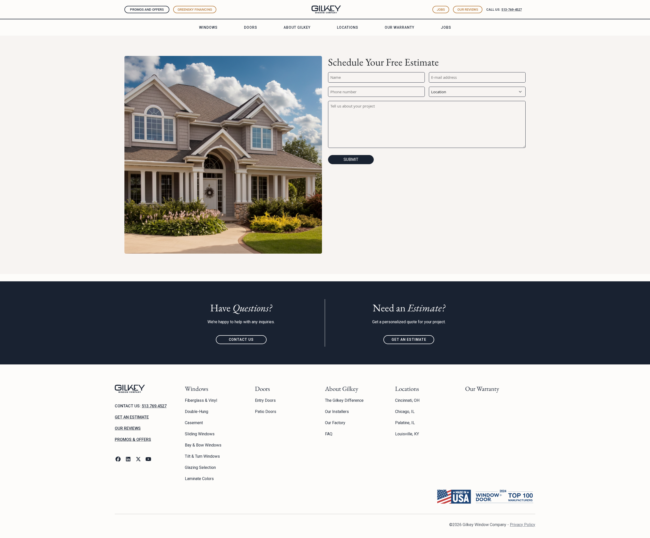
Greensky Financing (194, 9)
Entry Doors (265, 400)
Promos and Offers (147, 9)
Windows (208, 27)
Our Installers (337, 411)
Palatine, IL (405, 422)
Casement (194, 422)
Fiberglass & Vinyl (201, 400)
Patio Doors (265, 411)
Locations (347, 27)
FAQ (328, 434)
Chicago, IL (405, 411)
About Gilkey (297, 27)
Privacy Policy (522, 524)
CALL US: (493, 9)
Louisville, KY (407, 434)
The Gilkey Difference (344, 400)
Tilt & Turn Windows (202, 456)
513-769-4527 (511, 9)
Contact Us (241, 339)
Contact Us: (141, 406)
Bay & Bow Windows (203, 445)
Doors (250, 27)
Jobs (441, 9)
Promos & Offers (133, 439)
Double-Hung (196, 411)
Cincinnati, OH (407, 400)
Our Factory (335, 422)
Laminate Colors (199, 478)
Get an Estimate (132, 417)
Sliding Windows (200, 434)
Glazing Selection (200, 467)
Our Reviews (467, 9)
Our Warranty (399, 27)
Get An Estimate (409, 339)
